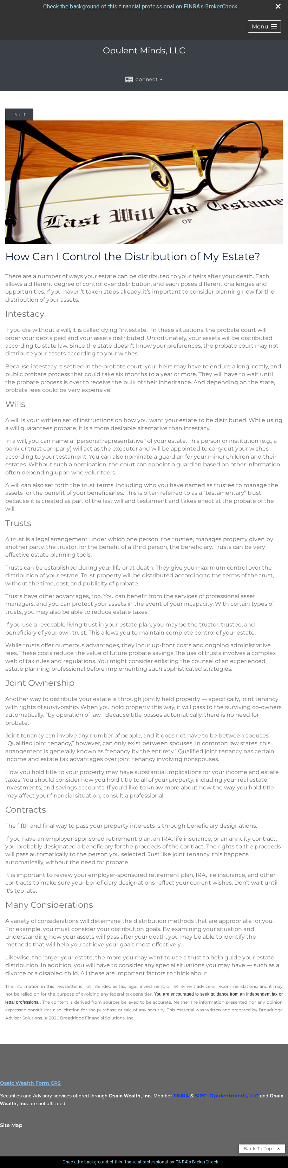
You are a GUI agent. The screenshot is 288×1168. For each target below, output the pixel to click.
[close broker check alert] (278, 6)
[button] (264, 26)
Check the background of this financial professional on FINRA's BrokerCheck (140, 6)
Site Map (11, 1125)
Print (19, 114)
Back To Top (259, 1148)
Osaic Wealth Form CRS (30, 1083)
